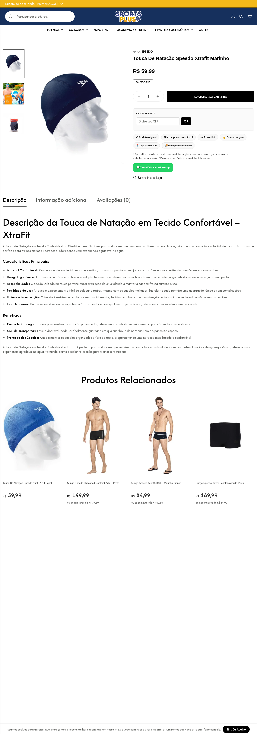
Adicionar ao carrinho (210, 97)
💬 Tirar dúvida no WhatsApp (153, 167)
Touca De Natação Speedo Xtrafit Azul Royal (27, 483)
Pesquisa (11, 16)
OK (186, 121)
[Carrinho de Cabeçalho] (249, 16)
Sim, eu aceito (236, 729)
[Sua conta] (233, 16)
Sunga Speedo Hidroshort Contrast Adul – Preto (93, 483)
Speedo (147, 51)
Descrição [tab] (15, 199)
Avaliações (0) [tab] (114, 199)
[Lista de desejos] (241, 16)
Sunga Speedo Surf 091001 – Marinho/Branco (156, 483)
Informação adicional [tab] (62, 199)
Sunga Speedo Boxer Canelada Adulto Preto (220, 483)
